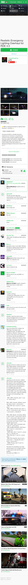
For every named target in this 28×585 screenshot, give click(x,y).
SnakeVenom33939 (11, 326)
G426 (8, 305)
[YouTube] (9, 60)
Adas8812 (9, 314)
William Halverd (11, 213)
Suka (13, 119)
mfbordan (9, 363)
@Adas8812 (10, 351)
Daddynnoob (10, 220)
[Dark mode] (24, 2)
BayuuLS (9, 349)
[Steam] (11, 60)
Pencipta (17, 228)
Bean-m (9, 244)
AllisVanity (9, 206)
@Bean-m (9, 258)
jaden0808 (9, 256)
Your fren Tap (10, 235)
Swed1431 (9, 292)
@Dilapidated (10, 229)
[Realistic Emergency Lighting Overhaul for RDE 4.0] (14, 95)
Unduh (15, 49)
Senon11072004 (11, 272)
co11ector (9, 265)
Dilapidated (10, 181)
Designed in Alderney (6, 578)
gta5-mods (9, 194)
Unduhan (6, 119)
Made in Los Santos (5, 579)
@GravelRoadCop (11, 186)
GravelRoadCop (13, 58)
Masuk (18, 459)
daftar (24, 459)
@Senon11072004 (11, 283)
